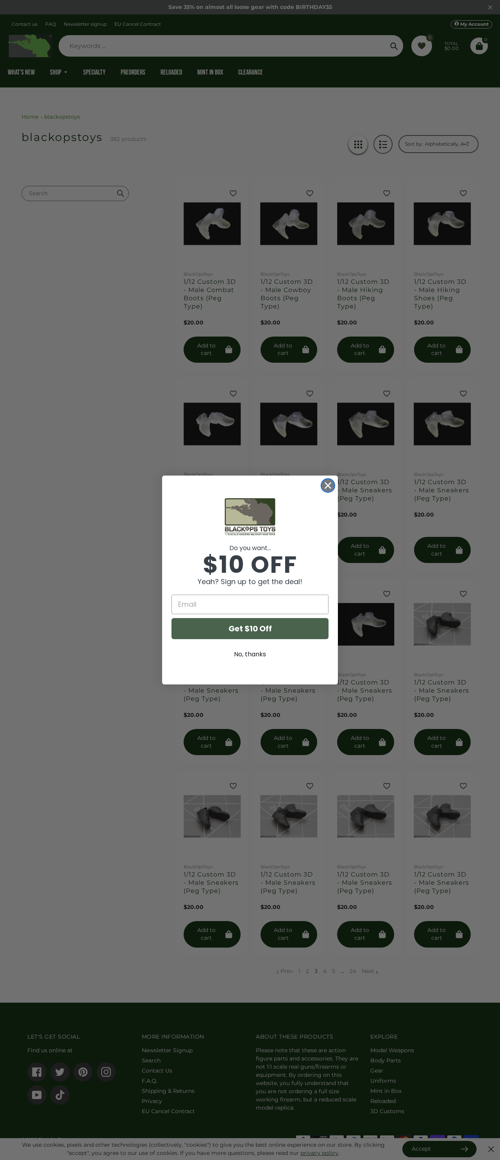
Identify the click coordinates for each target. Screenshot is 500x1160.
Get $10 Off (250, 628)
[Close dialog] (328, 485)
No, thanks (250, 654)
